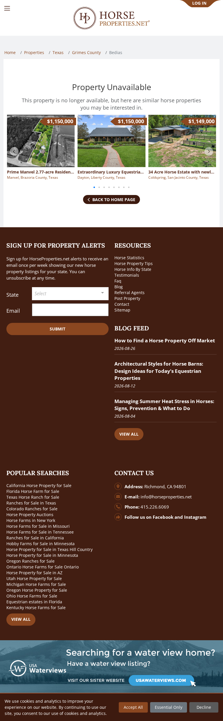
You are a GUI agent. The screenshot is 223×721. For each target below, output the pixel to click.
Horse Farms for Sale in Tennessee (40, 532)
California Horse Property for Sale (38, 485)
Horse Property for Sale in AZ (34, 572)
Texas (58, 52)
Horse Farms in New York (30, 520)
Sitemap (122, 310)
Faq (117, 281)
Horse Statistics (129, 257)
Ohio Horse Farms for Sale (31, 596)
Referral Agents (129, 292)
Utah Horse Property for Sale (34, 578)
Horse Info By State (132, 269)
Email (13, 310)
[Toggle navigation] (7, 8)
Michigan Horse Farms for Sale (36, 584)
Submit (57, 329)
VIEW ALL (129, 434)
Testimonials (126, 275)
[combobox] (70, 293)
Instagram (195, 517)
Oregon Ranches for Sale (30, 561)
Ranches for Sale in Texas (31, 503)
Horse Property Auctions (29, 514)
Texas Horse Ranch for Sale (32, 497)
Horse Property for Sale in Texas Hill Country (49, 549)
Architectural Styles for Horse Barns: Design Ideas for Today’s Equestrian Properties (158, 370)
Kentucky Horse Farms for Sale (36, 607)
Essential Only (168, 707)
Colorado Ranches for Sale (31, 508)
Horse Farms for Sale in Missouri (38, 526)
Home (10, 52)
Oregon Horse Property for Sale (36, 590)
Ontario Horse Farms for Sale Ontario (42, 567)
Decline (204, 707)
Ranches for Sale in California (35, 538)
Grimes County (86, 52)
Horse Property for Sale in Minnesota (42, 555)
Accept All (133, 707)
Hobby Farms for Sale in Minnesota (40, 543)
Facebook (163, 517)
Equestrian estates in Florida (34, 601)
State (12, 294)
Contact (121, 304)
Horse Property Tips (133, 263)
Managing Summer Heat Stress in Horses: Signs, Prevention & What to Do (164, 405)
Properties (34, 52)
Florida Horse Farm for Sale (32, 491)
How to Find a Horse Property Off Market (164, 340)
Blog (118, 286)
